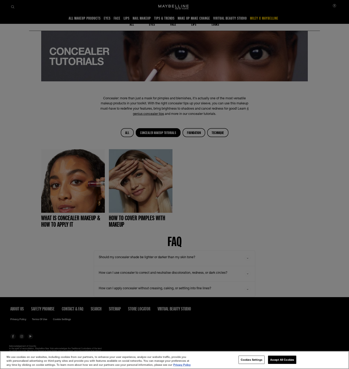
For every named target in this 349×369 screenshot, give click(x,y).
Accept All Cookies (282, 359)
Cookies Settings (251, 359)
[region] (174, 360)
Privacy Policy (182, 364)
